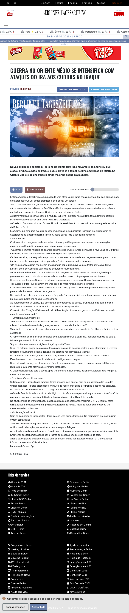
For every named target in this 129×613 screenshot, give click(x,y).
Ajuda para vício (19, 591)
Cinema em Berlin (79, 482)
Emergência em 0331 (81, 566)
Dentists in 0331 (78, 574)
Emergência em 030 (80, 562)
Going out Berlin (79, 486)
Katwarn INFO (77, 591)
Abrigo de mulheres (21, 587)
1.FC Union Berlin (19, 495)
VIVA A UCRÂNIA (79, 587)
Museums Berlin (78, 490)
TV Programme (19, 570)
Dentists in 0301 (78, 570)
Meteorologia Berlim (81, 549)
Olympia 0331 (18, 482)
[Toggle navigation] (6, 23)
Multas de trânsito (80, 516)
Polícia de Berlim (78, 553)
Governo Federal (19, 558)
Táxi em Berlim (18, 533)
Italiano (101, 3)
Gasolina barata (78, 529)
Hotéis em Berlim (79, 499)
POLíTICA (14, 89)
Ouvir (17, 189)
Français (87, 3)
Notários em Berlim (80, 524)
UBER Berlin (17, 529)
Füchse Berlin (17, 503)
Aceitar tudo (38, 607)
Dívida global (18, 566)
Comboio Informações (22, 516)
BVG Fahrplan (18, 512)
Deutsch (45, 3)
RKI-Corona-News (20, 574)
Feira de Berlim (18, 490)
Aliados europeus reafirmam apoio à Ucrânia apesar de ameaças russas (68, 40)
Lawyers (74, 520)
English (59, 3)
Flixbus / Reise (77, 512)
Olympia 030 (18, 486)
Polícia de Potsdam (80, 558)
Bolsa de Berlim (19, 553)
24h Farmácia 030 (79, 579)
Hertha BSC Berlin (20, 499)
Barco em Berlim (19, 520)
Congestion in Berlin (21, 545)
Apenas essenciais (15, 607)
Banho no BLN (78, 503)
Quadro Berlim (18, 583)
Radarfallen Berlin (79, 533)
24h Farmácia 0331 (79, 583)
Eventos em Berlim (79, 495)
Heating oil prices (19, 549)
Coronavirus (16, 579)
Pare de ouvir (36, 189)
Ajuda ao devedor (79, 545)
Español (73, 3)
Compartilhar (74, 89)
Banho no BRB (78, 507)
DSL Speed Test (20, 562)
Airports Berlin (15, 524)
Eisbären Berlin (18, 507)
